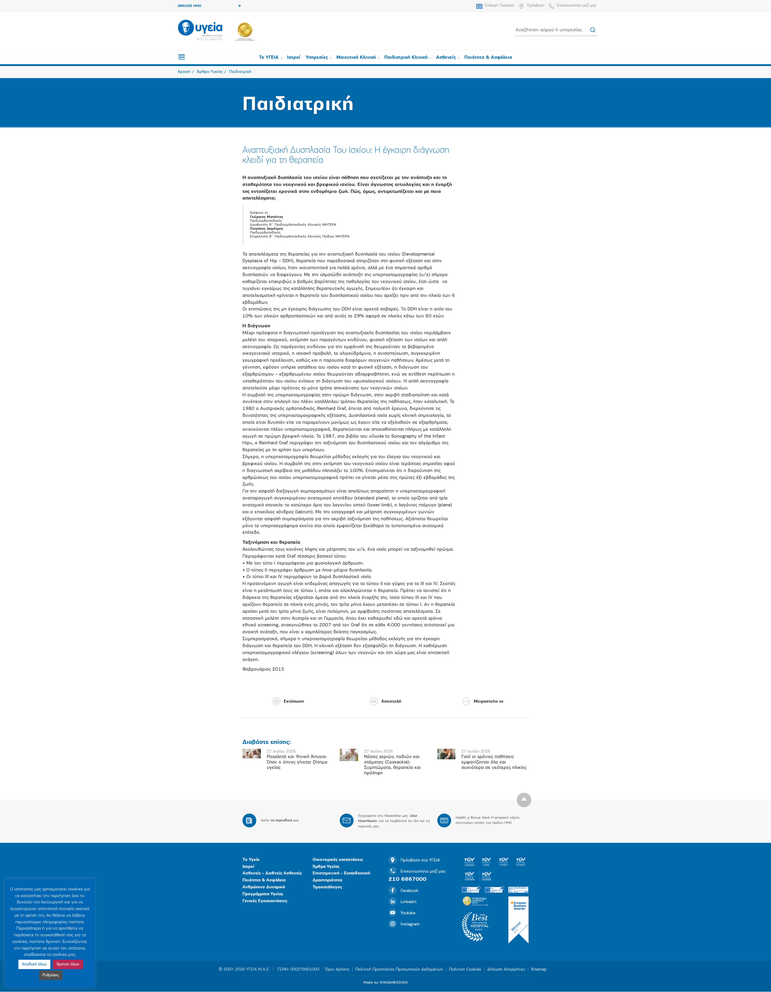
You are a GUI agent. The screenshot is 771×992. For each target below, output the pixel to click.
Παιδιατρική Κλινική (406, 57)
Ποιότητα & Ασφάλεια (488, 57)
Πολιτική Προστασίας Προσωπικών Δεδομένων (399, 969)
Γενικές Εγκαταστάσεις (264, 901)
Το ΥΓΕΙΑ (269, 57)
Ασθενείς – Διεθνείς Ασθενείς (272, 873)
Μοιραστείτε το (489, 701)
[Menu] (181, 57)
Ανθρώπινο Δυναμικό (263, 887)
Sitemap (539, 969)
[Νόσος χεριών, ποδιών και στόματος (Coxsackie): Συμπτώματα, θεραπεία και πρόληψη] (349, 755)
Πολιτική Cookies (465, 969)
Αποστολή (391, 701)
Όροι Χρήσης (337, 969)
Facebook (409, 891)
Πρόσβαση (535, 6)
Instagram (410, 924)
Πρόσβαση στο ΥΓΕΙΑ (420, 860)
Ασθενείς (446, 57)
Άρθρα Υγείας (326, 866)
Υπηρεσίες (317, 57)
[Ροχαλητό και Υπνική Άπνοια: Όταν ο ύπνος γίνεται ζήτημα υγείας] (251, 753)
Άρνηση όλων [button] (68, 964)
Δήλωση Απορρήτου (506, 969)
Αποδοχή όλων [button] (34, 964)
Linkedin (409, 902)
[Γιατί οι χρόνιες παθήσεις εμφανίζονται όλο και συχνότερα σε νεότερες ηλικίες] (446, 754)
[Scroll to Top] (524, 800)
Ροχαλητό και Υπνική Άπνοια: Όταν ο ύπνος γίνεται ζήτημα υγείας (297, 762)
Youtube (408, 913)
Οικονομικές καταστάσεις (338, 860)
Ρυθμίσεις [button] (50, 975)
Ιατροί (293, 57)
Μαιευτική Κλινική (356, 57)
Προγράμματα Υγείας (262, 894)
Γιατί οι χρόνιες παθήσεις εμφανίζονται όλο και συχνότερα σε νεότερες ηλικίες (493, 762)
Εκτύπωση (294, 701)
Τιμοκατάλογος (327, 887)
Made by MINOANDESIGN (385, 982)
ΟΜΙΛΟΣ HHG (189, 6)
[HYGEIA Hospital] (200, 30)
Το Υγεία (250, 860)
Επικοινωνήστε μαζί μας (576, 6)
